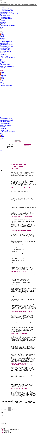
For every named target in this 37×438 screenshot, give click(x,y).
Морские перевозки (3, 63)
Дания (2, 74)
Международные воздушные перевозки (7, 12)
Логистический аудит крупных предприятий (7, 25)
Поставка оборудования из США (5, 50)
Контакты (25, 4)
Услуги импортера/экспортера (7, 9)
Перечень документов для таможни (6, 84)
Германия (2, 32)
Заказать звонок (27, 145)
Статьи (2, 173)
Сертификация (2, 26)
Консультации (2, 67)
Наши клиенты (3, 413)
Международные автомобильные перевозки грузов (9, 13)
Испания (2, 34)
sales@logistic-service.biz (9, 144)
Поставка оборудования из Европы (6, 18)
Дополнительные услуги (6, 11)
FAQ (32, 4)
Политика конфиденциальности (30, 402)
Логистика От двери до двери (5, 40)
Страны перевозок (3, 68)
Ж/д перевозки (2, 62)
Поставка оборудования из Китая (5, 17)
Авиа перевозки (3, 61)
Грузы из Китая (2, 20)
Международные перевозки (6, 8)
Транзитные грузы (3, 22)
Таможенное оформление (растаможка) (7, 66)
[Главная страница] (18, 141)
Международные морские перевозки (6, 14)
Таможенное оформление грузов (7, 10)
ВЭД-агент (2, 7)
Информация (2, 3)
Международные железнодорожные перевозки (8, 45)
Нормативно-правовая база (4, 163)
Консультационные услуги (4, 26)
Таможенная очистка (3, 55)
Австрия (2, 32)
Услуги (2, 412)
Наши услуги (4, 1)
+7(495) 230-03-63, (6, 430)
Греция (2, 37)
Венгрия (2, 36)
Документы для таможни (18, 402)
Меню (1, 150)
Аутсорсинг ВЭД (2, 6)
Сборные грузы (2, 16)
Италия (2, 33)
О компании (3, 5)
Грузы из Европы (3, 21)
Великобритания (3, 35)
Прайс (29, 4)
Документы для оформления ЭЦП (6, 85)
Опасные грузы (2, 21)
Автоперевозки (3, 422)
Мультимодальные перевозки (5, 15)
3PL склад (1, 27)
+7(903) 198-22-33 (6, 431)
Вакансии (2, 416)
